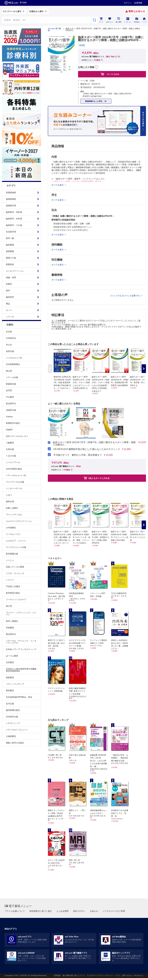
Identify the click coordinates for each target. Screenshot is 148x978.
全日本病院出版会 (14, 469)
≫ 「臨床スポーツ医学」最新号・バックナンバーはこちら (78, 179)
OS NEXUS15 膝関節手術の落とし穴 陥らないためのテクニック (86, 449)
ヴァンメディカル (14, 514)
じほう (9, 495)
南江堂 (9, 606)
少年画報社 (11, 527)
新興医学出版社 (13, 423)
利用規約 (57, 976)
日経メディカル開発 (15, 567)
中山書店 (10, 397)
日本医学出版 (12, 716)
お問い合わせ (127, 976)
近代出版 (10, 703)
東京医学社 (11, 634)
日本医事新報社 (13, 364)
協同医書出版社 (13, 710)
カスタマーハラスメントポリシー (100, 976)
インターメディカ (14, 488)
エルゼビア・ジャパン (16, 541)
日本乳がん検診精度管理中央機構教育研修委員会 (21, 670)
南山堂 (9, 371)
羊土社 (9, 345)
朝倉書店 (10, 677)
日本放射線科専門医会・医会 (19, 697)
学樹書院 (10, 627)
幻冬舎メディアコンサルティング (21, 649)
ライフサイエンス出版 (16, 547)
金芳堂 (9, 390)
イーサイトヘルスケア (16, 599)
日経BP (9, 429)
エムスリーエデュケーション (19, 521)
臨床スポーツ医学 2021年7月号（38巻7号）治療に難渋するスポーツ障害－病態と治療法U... (94, 443)
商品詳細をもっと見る (94, 101)
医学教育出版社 (13, 593)
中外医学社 (11, 338)
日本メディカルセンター (17, 436)
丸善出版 (10, 449)
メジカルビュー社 (14, 358)
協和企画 (10, 501)
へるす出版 (11, 456)
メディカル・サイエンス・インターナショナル (21, 642)
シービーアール (13, 462)
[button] (144, 368)
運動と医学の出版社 (15, 743)
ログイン (128, 3)
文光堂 (9, 331)
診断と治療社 (12, 508)
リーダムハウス (13, 534)
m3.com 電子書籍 (54, 29)
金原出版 (10, 351)
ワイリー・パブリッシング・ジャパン (21, 613)
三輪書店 (10, 443)
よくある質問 (62, 911)
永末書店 (10, 662)
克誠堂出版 (11, 410)
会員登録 (138, 3)
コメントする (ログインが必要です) (125, 296)
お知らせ (94, 911)
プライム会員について (15, 911)
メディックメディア (15, 684)
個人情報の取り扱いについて (74, 976)
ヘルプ (117, 976)
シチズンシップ (13, 723)
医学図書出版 (12, 554)
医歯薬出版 (11, 384)
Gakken (9, 416)
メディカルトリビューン (17, 730)
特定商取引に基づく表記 (40, 911)
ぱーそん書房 (12, 656)
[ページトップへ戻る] (140, 973)
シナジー (10, 580)
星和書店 (10, 690)
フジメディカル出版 (15, 482)
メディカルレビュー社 (16, 475)
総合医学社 (11, 403)
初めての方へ (79, 911)
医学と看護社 (12, 621)
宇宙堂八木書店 (13, 586)
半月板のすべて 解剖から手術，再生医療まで (77, 455)
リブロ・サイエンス (15, 573)
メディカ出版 (12, 377)
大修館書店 (11, 736)
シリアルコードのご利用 (114, 911)
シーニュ (10, 560)
